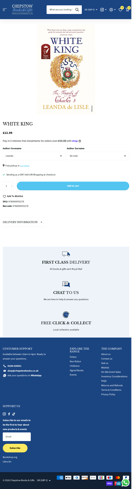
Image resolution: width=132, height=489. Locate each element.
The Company (109, 346)
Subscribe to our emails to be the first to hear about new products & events (15, 425)
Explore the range (78, 348)
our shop (24, 165)
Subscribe (15, 450)
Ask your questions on (24, 373)
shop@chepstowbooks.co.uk (23, 369)
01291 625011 (14, 364)
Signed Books (75, 368)
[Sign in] (112, 10)
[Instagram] (4, 412)
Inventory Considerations (112, 374)
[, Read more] (103, 10)
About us (104, 352)
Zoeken (77, 9)
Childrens (73, 364)
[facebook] (9, 412)
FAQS (101, 379)
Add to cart (73, 186)
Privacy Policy (106, 392)
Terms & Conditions (109, 388)
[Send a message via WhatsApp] (123, 482)
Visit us (102, 361)
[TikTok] (13, 412)
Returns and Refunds (110, 383)
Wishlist (103, 365)
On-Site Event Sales (109, 370)
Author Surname (75, 148)
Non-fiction (74, 359)
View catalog (5, 9)
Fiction (72, 355)
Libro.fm (7, 464)
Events (72, 373)
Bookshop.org (10, 460)
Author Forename (12, 148)
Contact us (104, 356)
